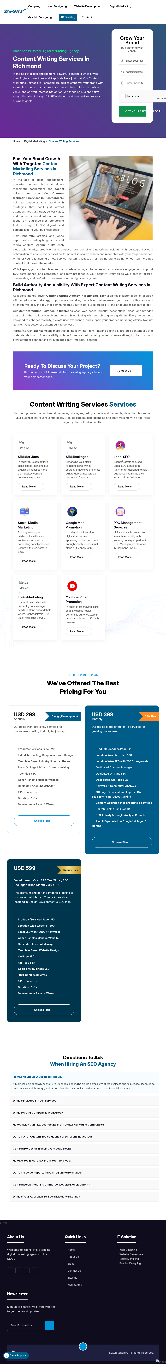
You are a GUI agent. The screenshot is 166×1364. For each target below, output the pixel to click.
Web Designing (57, 6)
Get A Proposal (17, 1355)
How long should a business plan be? (37, 1076)
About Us (73, 1256)
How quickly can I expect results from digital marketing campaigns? (58, 1124)
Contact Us (124, 370)
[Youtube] (35, 1270)
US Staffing (68, 17)
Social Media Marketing (28, 525)
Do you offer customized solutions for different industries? (52, 1136)
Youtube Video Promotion (77, 599)
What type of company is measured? (38, 1112)
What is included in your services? (35, 1100)
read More (29, 486)
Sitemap (72, 1277)
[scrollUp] (83, 1346)
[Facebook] (10, 1270)
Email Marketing (30, 597)
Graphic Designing (40, 17)
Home (16, 141)
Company (34, 6)
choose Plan (42, 820)
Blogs (71, 1263)
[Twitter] (18, 1270)
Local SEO (122, 457)
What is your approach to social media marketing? (46, 1196)
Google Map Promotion (75, 525)
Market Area (75, 1284)
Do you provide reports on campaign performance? (48, 1172)
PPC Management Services (128, 525)
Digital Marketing (120, 6)
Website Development (88, 6)
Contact (87, 17)
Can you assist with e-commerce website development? (51, 1184)
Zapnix (122, 1352)
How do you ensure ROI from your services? (42, 1160)
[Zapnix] (16, 11)
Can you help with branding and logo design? (43, 1148)
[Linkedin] (27, 1270)
